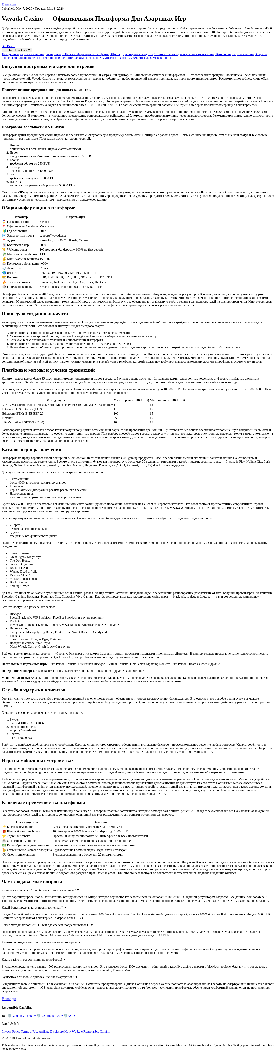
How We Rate (73, 1031)
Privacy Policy (11, 1031)
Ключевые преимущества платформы (106, 57)
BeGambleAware (50, 1015)
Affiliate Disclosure (51, 1031)
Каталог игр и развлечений (234, 54)
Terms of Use (29, 1031)
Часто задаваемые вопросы (152, 57)
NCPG (70, 1015)
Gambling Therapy (21, 1015)
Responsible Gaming (96, 1031)
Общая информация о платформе (85, 54)
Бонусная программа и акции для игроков (31, 54)
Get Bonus (8, 46)
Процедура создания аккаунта (131, 54)
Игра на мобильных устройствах (55, 57)
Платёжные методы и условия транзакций (184, 54)
